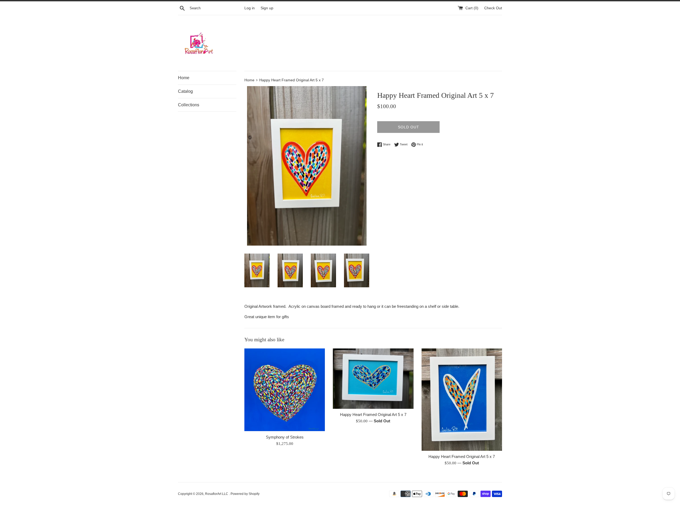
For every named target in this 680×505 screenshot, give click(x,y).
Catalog (185, 91)
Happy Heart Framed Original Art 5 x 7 (373, 414)
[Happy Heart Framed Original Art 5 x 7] (373, 378)
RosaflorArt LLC (217, 494)
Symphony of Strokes (285, 437)
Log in (249, 8)
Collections (188, 105)
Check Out (493, 8)
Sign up (267, 8)
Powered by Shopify (245, 494)
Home (183, 77)
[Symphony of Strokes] (284, 389)
